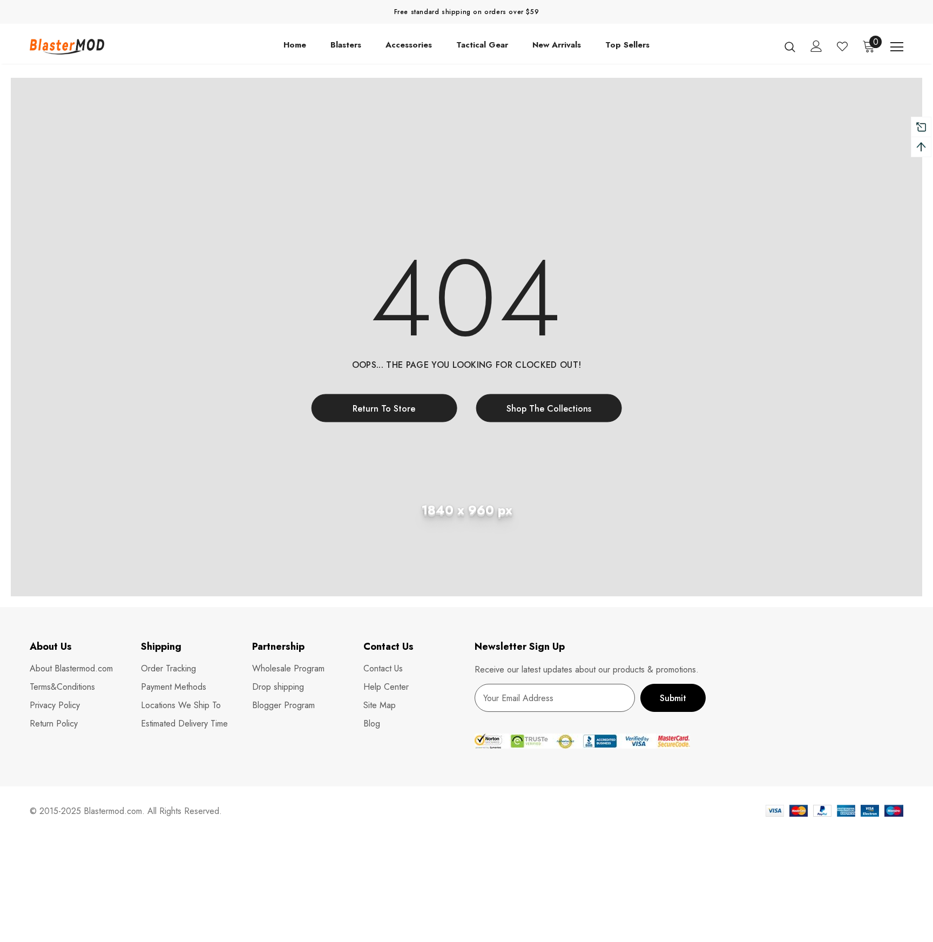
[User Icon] (816, 46)
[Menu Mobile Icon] (896, 47)
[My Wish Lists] (842, 46)
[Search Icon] (790, 46)
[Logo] (93, 46)
